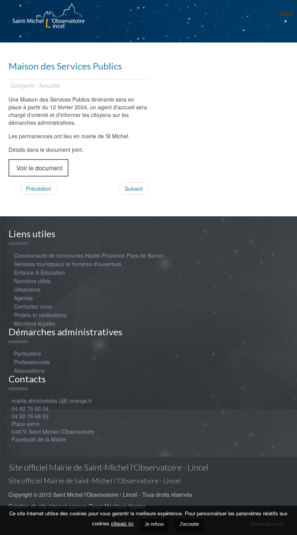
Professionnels (32, 362)
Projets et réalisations (40, 315)
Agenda (23, 298)
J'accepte (189, 524)
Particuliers (27, 353)
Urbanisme (27, 289)
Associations (29, 370)
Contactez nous (33, 306)
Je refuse (154, 524)
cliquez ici (122, 523)
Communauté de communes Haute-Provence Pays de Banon (89, 255)
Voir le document (38, 167)
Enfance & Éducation (39, 272)
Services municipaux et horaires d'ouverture (67, 264)
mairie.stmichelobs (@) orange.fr (50, 400)
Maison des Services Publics (65, 65)
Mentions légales (34, 323)
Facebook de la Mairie (39, 439)
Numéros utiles (32, 281)
